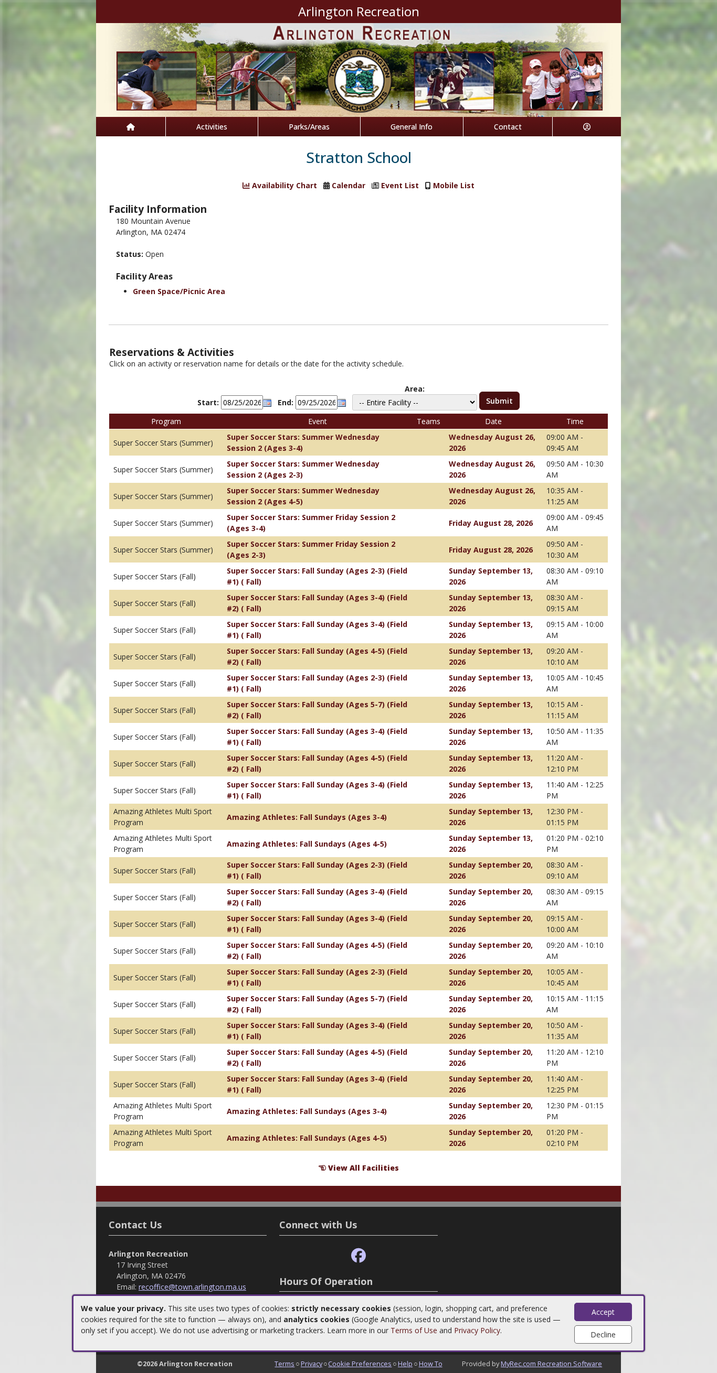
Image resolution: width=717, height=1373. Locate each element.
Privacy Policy (477, 1330)
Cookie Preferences (360, 1363)
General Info (412, 127)
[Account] (587, 126)
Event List (400, 185)
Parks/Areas (309, 127)
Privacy (311, 1363)
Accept (603, 1312)
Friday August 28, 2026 (491, 523)
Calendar (348, 185)
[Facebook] (358, 1255)
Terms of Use (414, 1330)
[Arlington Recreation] (358, 69)
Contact (508, 127)
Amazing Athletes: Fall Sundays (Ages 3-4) (307, 817)
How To (430, 1363)
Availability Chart (283, 185)
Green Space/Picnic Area (179, 291)
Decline (603, 1334)
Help (405, 1363)
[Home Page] (130, 126)
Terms (284, 1363)
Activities (211, 127)
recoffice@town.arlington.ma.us (192, 1287)
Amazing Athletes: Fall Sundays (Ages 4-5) (307, 844)
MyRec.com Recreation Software (551, 1363)
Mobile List (454, 185)
